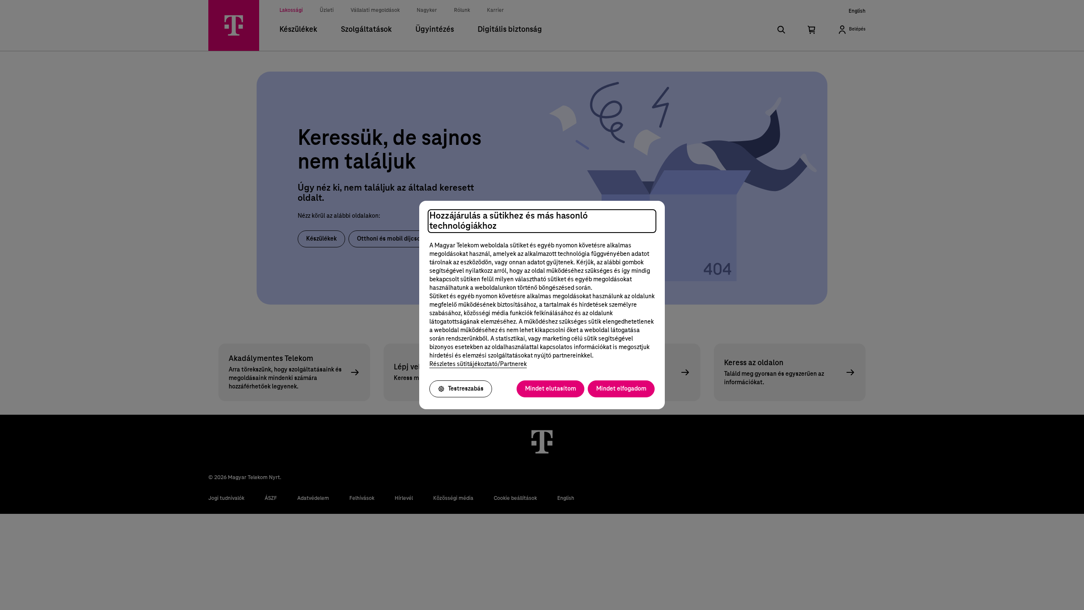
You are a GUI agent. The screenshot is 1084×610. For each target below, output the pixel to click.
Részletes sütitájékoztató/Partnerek (478, 364)
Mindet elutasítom (550, 388)
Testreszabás (466, 388)
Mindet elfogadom (621, 388)
